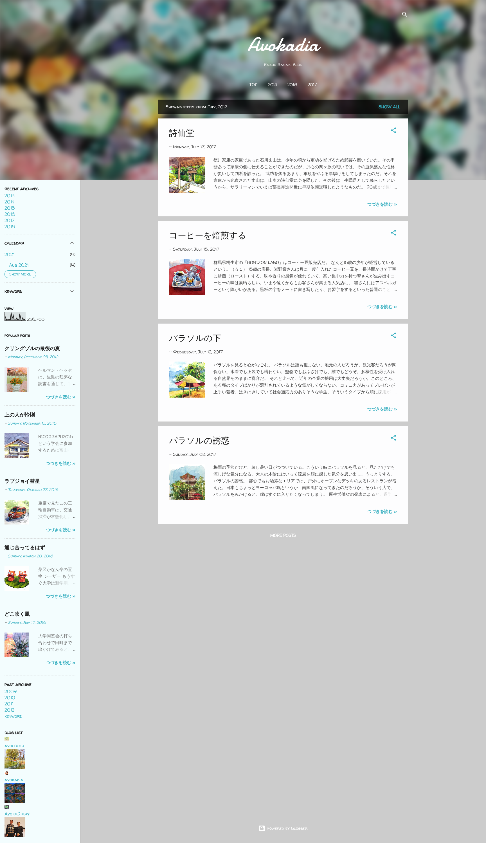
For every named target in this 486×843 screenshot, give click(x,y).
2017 (312, 85)
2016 (9, 214)
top (253, 85)
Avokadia (283, 44)
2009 (10, 691)
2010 (9, 697)
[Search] (404, 15)
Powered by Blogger (286, 828)
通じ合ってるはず (24, 547)
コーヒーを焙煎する (207, 235)
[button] (393, 131)
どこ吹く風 (17, 613)
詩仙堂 (181, 132)
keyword (13, 716)
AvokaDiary (17, 814)
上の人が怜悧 (19, 414)
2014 (9, 202)
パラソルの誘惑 (199, 440)
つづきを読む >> (382, 204)
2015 (9, 208)
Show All (389, 107)
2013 (9, 195)
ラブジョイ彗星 (22, 481)
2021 (272, 85)
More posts (283, 535)
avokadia (13, 780)
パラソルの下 (195, 338)
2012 (9, 710)
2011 (8, 704)
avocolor (14, 746)
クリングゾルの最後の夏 (32, 348)
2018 (292, 85)
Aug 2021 (18, 265)
